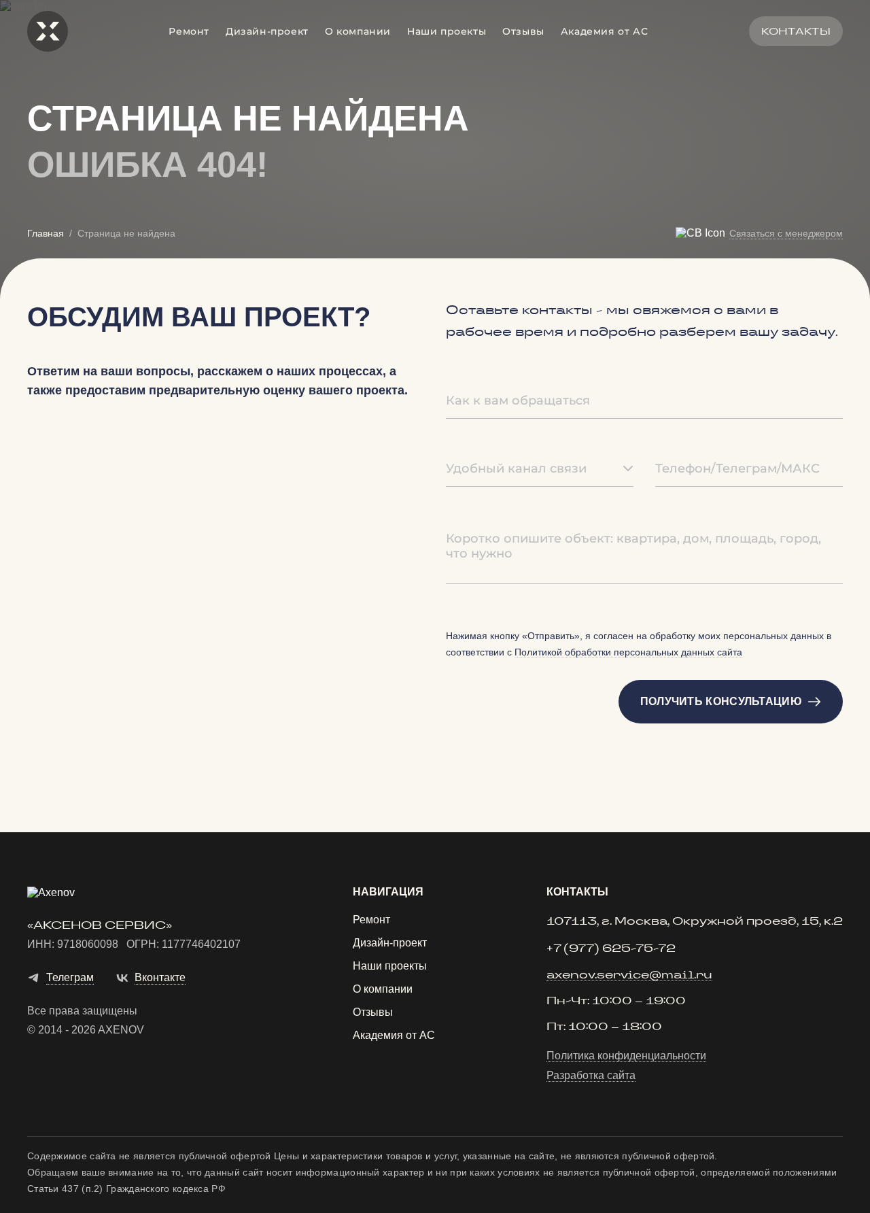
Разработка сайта (591, 1075)
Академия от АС (604, 31)
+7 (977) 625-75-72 (611, 948)
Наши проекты (446, 31)
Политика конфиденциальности (626, 1055)
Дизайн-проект (267, 31)
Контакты (796, 31)
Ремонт (189, 31)
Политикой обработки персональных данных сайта (628, 652)
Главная (45, 233)
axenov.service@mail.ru (629, 975)
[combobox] (539, 469)
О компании (358, 31)
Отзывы (523, 31)
